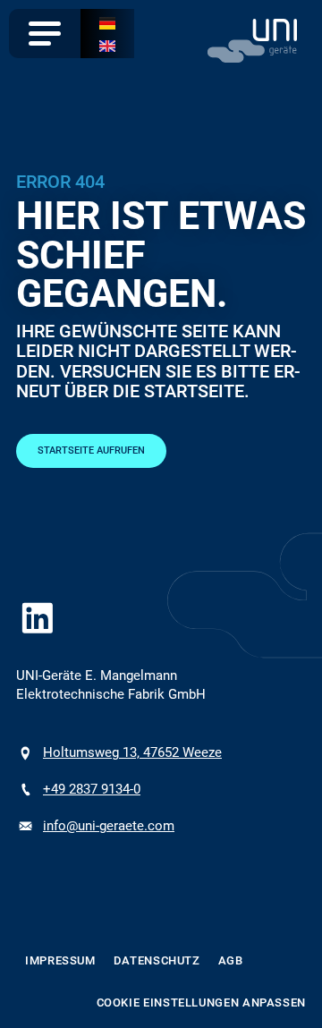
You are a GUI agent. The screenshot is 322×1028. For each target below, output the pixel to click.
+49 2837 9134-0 (91, 789)
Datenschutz (157, 960)
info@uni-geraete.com (108, 826)
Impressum (60, 960)
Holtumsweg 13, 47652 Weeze (132, 752)
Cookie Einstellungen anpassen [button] (202, 1002)
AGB (230, 960)
